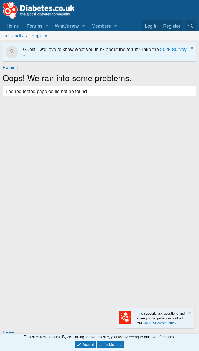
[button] (47, 25)
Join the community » (160, 322)
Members (101, 25)
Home (12, 25)
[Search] (190, 25)
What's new (67, 25)
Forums (34, 25)
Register (39, 35)
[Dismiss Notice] (191, 48)
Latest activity (15, 35)
